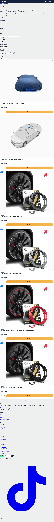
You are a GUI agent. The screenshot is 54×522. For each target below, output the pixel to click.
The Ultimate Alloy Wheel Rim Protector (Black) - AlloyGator (12, 387)
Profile (1, 47)
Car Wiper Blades (35, 22)
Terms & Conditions (5, 448)
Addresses (4, 439)
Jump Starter (19, 22)
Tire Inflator (15, 22)
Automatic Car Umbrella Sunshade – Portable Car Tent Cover (12, 159)
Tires (3, 424)
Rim (0, 49)
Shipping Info (4, 449)
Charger (22, 22)
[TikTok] (27, 515)
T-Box (31, 22)
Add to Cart (30, 111)
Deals (3, 430)
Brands (3, 428)
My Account (4, 435)
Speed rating (2, 50)
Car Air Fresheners (27, 22)
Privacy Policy (4, 447)
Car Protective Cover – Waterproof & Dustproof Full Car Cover (12, 103)
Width (1, 46)
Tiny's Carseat (10, 22)
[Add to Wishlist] (53, 60)
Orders (3, 436)
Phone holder (6, 22)
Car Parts (3, 427)
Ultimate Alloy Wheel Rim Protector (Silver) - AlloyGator (11, 273)
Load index (2, 53)
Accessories (2, 22)
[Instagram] (0, 461)
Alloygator (3, 215)
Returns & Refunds (5, 451)
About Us (3, 444)
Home (1, 3)
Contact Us (4, 445)
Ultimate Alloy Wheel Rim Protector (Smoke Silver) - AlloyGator (12, 216)
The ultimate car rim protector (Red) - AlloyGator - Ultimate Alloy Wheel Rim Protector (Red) (17, 330)
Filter (2, 56)
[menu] (2, 1)
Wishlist (3, 437)
